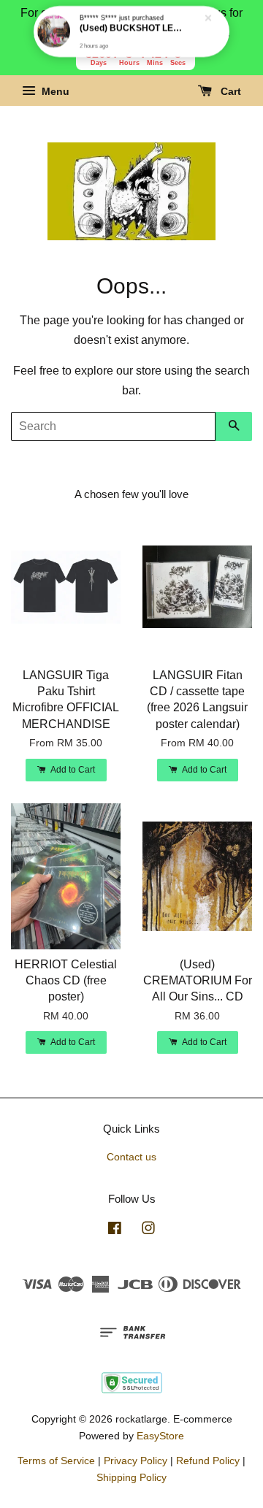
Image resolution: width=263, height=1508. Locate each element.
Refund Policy (208, 1460)
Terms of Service (56, 1460)
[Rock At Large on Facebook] (115, 1230)
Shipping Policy (131, 1477)
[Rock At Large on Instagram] (148, 1230)
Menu (54, 92)
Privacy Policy (135, 1460)
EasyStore (160, 1436)
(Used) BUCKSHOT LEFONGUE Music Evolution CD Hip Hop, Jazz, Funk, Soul (132, 29)
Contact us (131, 1157)
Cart (229, 92)
